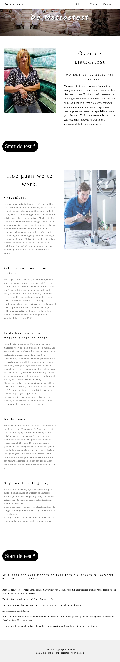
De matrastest (15, 4)
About (80, 4)
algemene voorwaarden (72, 653)
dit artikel (30, 493)
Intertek (25, 611)
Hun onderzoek (24, 620)
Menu (94, 4)
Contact (109, 4)
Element (25, 605)
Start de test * (20, 146)
